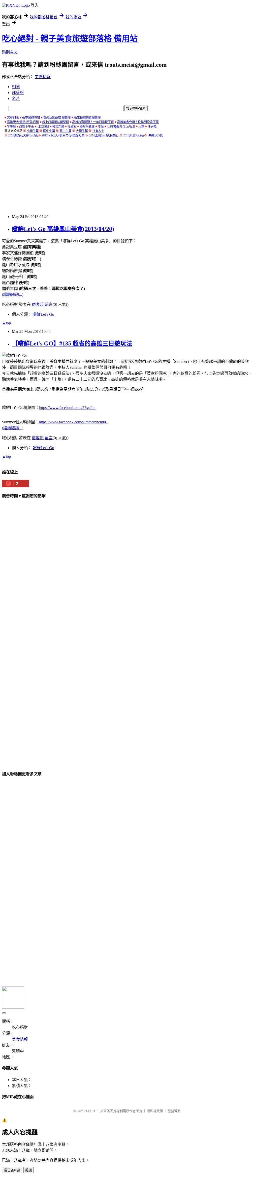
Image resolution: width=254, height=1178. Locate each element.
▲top (6, 323)
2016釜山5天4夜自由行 (104, 135)
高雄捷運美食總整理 (87, 117)
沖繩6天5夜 (155, 135)
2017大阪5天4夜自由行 (56, 135)
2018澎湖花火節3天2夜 (23, 135)
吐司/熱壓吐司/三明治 (121, 126)
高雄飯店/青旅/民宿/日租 (23, 122)
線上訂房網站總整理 (55, 122)
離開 (28, 1170)
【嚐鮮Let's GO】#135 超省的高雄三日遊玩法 (72, 343)
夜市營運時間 (31, 117)
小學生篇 (33, 131)
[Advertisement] (128, 176)
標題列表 (78, 135)
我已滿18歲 (12, 1170)
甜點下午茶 (26, 126)
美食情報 (43, 77)
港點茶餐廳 (87, 126)
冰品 (101, 126)
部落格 (18, 93)
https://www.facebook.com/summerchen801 (73, 422)
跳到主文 (10, 52)
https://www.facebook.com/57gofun (67, 407)
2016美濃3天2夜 (133, 135)
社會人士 (98, 131)
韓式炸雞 (58, 126)
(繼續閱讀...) (12, 294)
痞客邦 (38, 304)
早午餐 (11, 126)
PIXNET (89, 1111)
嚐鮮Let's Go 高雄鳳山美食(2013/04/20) (63, 229)
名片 (16, 98)
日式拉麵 (43, 126)
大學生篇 (82, 131)
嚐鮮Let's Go (43, 314)
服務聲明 (174, 1111)
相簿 (16, 87)
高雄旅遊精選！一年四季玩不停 (93, 122)
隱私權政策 (155, 1111)
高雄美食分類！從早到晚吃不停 (138, 122)
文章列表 (13, 117)
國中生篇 (49, 131)
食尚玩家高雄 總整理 (57, 117)
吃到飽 (71, 126)
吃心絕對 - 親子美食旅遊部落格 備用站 (70, 38)
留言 (49, 304)
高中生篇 (65, 131)
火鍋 (141, 126)
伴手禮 (152, 126)
